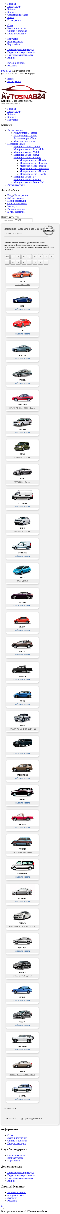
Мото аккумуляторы (24, 141)
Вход (10, 195)
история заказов (15, 1195)
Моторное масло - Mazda (33, 165)
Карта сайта (13, 44)
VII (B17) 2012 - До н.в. (22, 976)
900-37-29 (6, 70)
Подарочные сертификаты (21, 52)
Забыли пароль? (15, 198)
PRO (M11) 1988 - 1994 (22, 852)
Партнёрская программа (20, 55)
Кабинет (11, 9)
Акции (11, 57)
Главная (11, 3)
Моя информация (16, 200)
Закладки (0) (13, 6)
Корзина (11, 12)
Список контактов (17, 203)
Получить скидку (16, 33)
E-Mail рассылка (15, 211)
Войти (10, 17)
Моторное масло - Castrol (27, 146)
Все (7, 257)
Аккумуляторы (15, 130)
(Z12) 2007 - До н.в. (22, 457)
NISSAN (18, 234)
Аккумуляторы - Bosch (25, 133)
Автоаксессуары (16, 185)
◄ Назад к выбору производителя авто (24, 1118)
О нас (10, 25)
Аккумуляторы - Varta (25, 138)
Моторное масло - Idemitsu (33, 163)
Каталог (7, 234)
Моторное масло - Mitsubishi (34, 168)
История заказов (16, 63)
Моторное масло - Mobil (26, 152)
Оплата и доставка (17, 31)
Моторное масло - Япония (27, 157)
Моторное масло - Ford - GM (29, 182)
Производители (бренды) (20, 49)
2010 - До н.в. (22, 581)
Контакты (12, 38)
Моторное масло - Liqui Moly (29, 149)
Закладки (12, 206)
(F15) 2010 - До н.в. (22, 531)
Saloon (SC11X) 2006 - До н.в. (22, 1075)
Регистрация (14, 20)
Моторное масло (16, 143)
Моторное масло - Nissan (33, 171)
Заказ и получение (17, 28)
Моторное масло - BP (25, 176)
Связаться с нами (16, 1155)
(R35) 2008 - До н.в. (22, 482)
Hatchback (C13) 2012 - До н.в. (22, 926)
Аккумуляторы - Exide (25, 135)
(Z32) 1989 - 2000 (22, 285)
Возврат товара (15, 41)
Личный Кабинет (16, 1192)
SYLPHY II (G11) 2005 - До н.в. (22, 408)
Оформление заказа (17, 14)
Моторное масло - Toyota (33, 174)
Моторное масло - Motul (26, 154)
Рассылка (12, 65)
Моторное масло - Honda (33, 160)
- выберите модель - (22, 309)
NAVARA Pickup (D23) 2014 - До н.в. (22, 729)
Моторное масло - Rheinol (27, 179)
